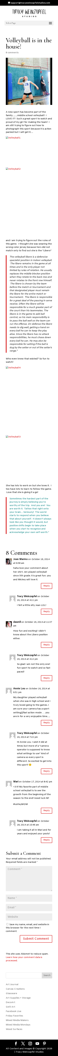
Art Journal (12, 984)
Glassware (11, 993)
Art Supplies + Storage (18, 997)
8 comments (12, 52)
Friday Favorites (14, 1015)
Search (47, 975)
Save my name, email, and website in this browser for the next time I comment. (27, 928)
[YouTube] (37, 1044)
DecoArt (10, 1002)
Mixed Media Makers (17, 1020)
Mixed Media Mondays (18, 1024)
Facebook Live (13, 1011)
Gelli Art (10, 1006)
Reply (46, 585)
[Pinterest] (44, 1044)
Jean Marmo (20, 559)
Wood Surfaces (14, 1029)
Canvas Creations (15, 989)
